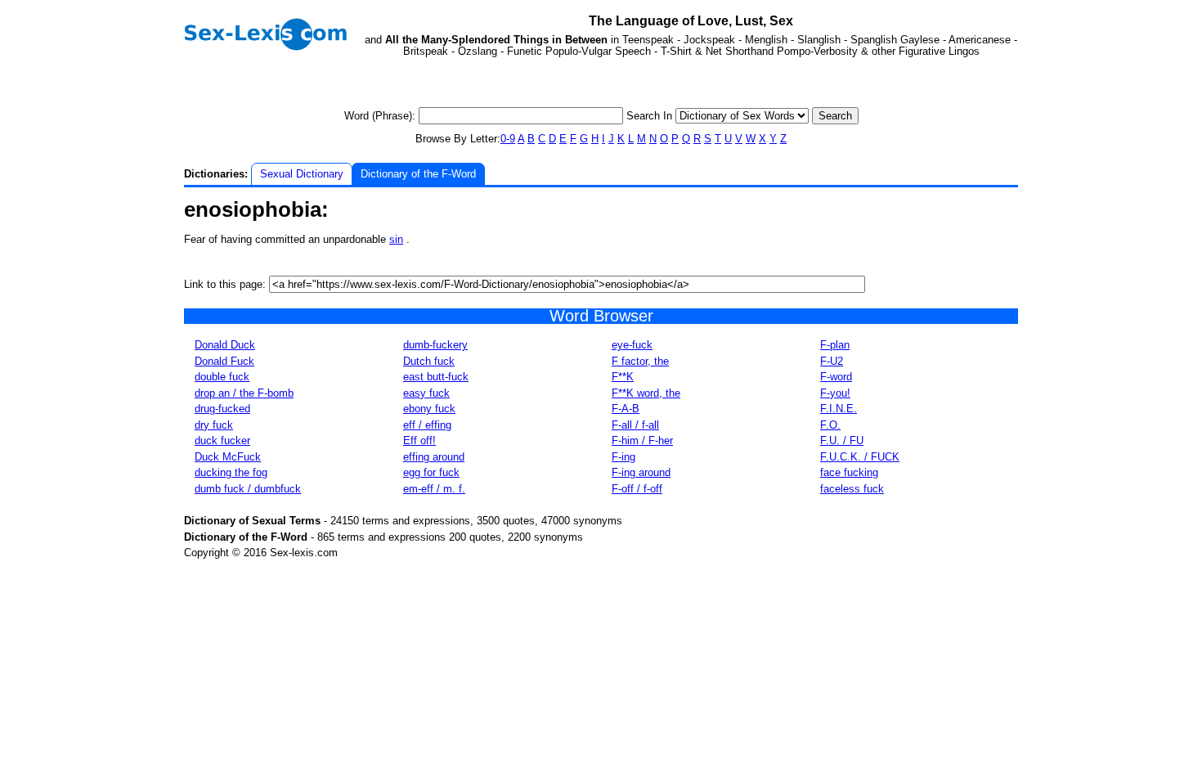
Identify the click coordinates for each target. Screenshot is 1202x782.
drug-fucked (222, 408)
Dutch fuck (429, 361)
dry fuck (214, 425)
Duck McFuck (228, 457)
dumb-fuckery (435, 345)
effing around (433, 457)
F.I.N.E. (838, 408)
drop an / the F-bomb (244, 393)
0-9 (507, 139)
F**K (623, 377)
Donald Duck (225, 345)
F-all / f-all (635, 425)
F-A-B (625, 408)
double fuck (222, 377)
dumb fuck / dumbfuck (248, 489)
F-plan (835, 345)
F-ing (623, 457)
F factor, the (640, 361)
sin (396, 239)
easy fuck (426, 393)
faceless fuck (852, 489)
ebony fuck (429, 408)
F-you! (835, 393)
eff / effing (427, 425)
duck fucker (222, 440)
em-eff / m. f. (434, 489)
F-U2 (831, 361)
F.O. (830, 425)
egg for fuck (431, 472)
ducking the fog (231, 472)
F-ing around (641, 472)
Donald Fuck (224, 361)
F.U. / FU (841, 440)
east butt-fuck (436, 377)
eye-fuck (632, 345)
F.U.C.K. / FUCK (859, 457)
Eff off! (419, 440)
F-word (836, 377)
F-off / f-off (637, 489)
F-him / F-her (642, 440)
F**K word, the (646, 393)
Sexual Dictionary (301, 174)
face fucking (849, 472)
